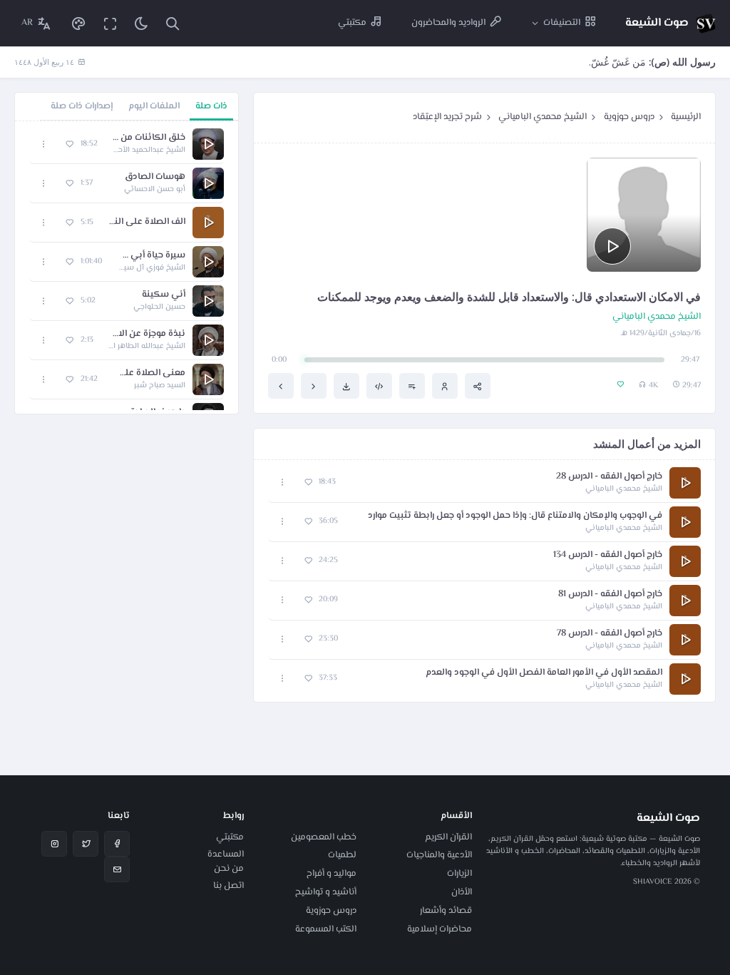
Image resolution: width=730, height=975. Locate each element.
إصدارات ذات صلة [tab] (82, 106)
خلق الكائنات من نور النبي (148, 138)
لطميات (342, 855)
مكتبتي (230, 837)
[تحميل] (346, 386)
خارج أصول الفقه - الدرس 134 (607, 555)
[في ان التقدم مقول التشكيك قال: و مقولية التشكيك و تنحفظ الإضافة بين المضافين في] (281, 386)
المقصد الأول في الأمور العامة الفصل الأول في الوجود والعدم (544, 673)
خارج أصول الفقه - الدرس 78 (609, 633)
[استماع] (612, 246)
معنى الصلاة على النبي (148, 373)
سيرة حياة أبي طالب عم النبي (150, 255)
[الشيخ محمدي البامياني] (445, 386)
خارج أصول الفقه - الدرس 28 (609, 477)
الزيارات (459, 874)
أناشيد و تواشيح (325, 892)
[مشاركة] (477, 386)
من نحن (229, 869)
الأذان (461, 892)
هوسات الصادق (155, 177)
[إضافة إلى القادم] (412, 386)
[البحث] (172, 23)
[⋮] (283, 482)
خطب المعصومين (323, 837)
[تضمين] (379, 386)
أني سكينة (163, 295)
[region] (126, 267)
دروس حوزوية (629, 117)
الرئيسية (686, 117)
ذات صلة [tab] (211, 106)
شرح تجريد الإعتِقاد (447, 117)
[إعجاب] (308, 482)
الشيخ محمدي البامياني (542, 117)
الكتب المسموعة (325, 929)
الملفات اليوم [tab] (154, 106)
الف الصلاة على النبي (146, 222)
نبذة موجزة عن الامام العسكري (146, 334)
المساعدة (225, 854)
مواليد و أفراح (331, 874)
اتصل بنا (228, 886)
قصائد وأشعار (446, 911)
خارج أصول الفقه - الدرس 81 (610, 594)
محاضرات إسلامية (439, 929)
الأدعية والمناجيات (439, 855)
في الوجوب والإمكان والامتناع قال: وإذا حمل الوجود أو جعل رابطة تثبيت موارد (515, 516)
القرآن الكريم (448, 837)
